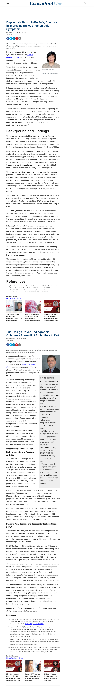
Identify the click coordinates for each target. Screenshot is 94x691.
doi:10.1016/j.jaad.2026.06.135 (34, 624)
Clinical (18, 298)
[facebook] (7, 38)
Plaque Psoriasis (11, 658)
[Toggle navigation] (7, 3)
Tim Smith (9, 34)
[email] (19, 38)
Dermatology (10, 298)
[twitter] (10, 38)
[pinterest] (16, 38)
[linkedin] (13, 38)
